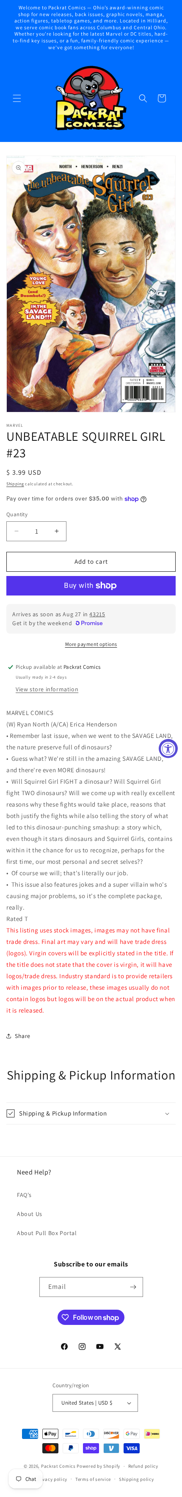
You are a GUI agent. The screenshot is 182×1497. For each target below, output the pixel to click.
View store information (47, 689)
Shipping (15, 484)
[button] (17, 98)
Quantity (17, 514)
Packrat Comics (58, 1466)
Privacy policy (51, 1479)
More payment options (91, 644)
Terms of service (93, 1479)
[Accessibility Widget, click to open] (168, 748)
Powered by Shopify (98, 1466)
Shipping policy (136, 1479)
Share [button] (22, 1036)
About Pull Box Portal (47, 1233)
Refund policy (143, 1466)
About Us (29, 1214)
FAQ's (24, 1195)
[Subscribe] (133, 1287)
